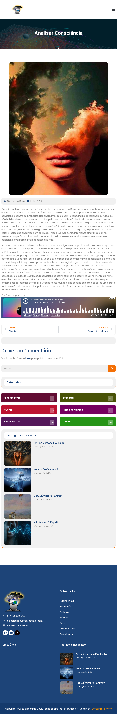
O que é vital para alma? (48, 495)
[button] (113, 9)
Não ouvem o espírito (46, 522)
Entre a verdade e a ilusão (49, 442)
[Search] (112, 368)
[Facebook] (5, 632)
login (28, 358)
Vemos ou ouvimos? (46, 469)
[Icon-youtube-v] (11, 632)
